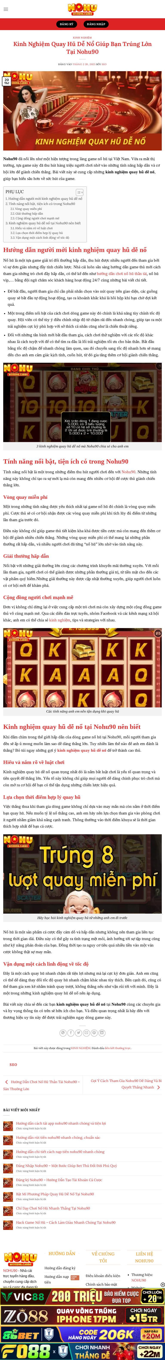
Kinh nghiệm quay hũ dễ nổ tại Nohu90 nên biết (45, 223)
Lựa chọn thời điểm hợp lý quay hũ (39, 233)
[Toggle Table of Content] (77, 192)
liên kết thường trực (118, 1048)
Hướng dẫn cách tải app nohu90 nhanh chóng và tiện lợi (61, 1123)
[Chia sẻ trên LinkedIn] (101, 1033)
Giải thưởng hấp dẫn (29, 213)
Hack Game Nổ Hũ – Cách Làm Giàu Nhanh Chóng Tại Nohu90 (66, 1222)
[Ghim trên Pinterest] (94, 1033)
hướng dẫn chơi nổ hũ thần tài (122, 273)
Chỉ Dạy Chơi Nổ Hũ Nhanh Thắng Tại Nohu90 (53, 1208)
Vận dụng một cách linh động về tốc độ (43, 238)
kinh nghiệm (59, 620)
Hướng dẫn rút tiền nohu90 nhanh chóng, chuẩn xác (58, 1138)
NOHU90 (10, 1270)
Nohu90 (128, 472)
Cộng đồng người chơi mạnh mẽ (37, 218)
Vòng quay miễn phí (28, 209)
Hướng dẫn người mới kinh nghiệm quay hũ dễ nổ (45, 199)
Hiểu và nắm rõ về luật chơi (34, 228)
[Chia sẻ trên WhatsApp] (63, 1033)
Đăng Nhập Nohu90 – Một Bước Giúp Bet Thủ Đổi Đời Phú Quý (66, 1166)
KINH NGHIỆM (82, 37)
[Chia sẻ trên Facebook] (70, 1033)
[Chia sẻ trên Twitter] (78, 1033)
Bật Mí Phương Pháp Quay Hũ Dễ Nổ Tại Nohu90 (55, 1194)
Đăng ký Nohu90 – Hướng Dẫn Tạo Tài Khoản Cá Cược (59, 1180)
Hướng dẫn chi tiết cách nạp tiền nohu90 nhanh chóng (60, 1152)
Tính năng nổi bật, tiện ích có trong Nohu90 (42, 204)
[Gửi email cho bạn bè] (86, 1033)
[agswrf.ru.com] (82, 9)
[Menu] (5, 9)
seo (104, 64)
